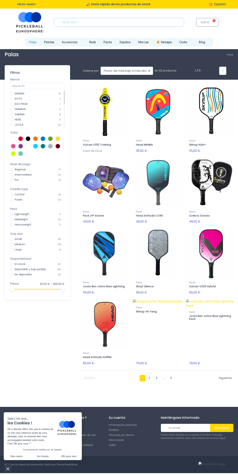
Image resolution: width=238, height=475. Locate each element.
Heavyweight (23, 224)
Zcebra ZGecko (199, 215)
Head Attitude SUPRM (97, 357)
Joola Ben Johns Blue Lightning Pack (210, 317)
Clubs (183, 42)
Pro (17, 180)
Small (18, 239)
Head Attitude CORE (149, 215)
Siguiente (225, 378)
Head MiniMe (144, 145)
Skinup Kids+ (197, 145)
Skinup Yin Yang (146, 311)
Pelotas (49, 42)
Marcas (143, 42)
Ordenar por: (91, 71)
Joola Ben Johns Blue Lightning (104, 286)
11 (171, 378)
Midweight (21, 219)
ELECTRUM (21, 104)
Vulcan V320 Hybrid (202, 286)
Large (18, 249)
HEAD (18, 119)
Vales (112, 445)
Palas (32, 42)
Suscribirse (221, 428)
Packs (107, 42)
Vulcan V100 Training (97, 145)
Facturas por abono (121, 435)
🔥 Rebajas (164, 42)
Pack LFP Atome (93, 215)
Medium (20, 244)
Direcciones (116, 440)
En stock (20, 264)
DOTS (18, 99)
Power (18, 199)
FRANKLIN (20, 109)
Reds (92, 42)
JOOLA (19, 125)
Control (19, 194)
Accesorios (70, 42)
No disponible (23, 274)
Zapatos (125, 42)
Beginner (20, 169)
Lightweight (22, 214)
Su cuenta (117, 417)
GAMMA (20, 114)
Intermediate (23, 175)
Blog (202, 42)
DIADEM (19, 93)
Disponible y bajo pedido (30, 269)
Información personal (123, 425)
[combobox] (120, 22)
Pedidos (114, 430)
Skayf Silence (145, 286)
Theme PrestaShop (67, 464)
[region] (37, 108)
